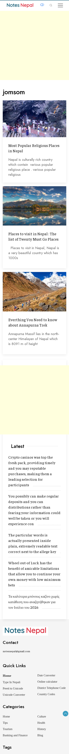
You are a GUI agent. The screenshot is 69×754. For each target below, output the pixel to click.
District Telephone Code (51, 687)
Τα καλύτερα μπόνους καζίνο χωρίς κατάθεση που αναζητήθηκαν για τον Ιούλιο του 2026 (33, 601)
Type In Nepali (11, 682)
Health (41, 722)
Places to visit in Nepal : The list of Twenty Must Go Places (33, 236)
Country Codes (46, 694)
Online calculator (47, 681)
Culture (41, 716)
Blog (40, 735)
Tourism (7, 729)
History (41, 729)
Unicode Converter (14, 694)
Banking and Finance (15, 735)
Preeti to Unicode (13, 688)
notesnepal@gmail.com (16, 651)
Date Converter (46, 675)
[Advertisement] (34, 45)
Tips (5, 722)
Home (7, 675)
